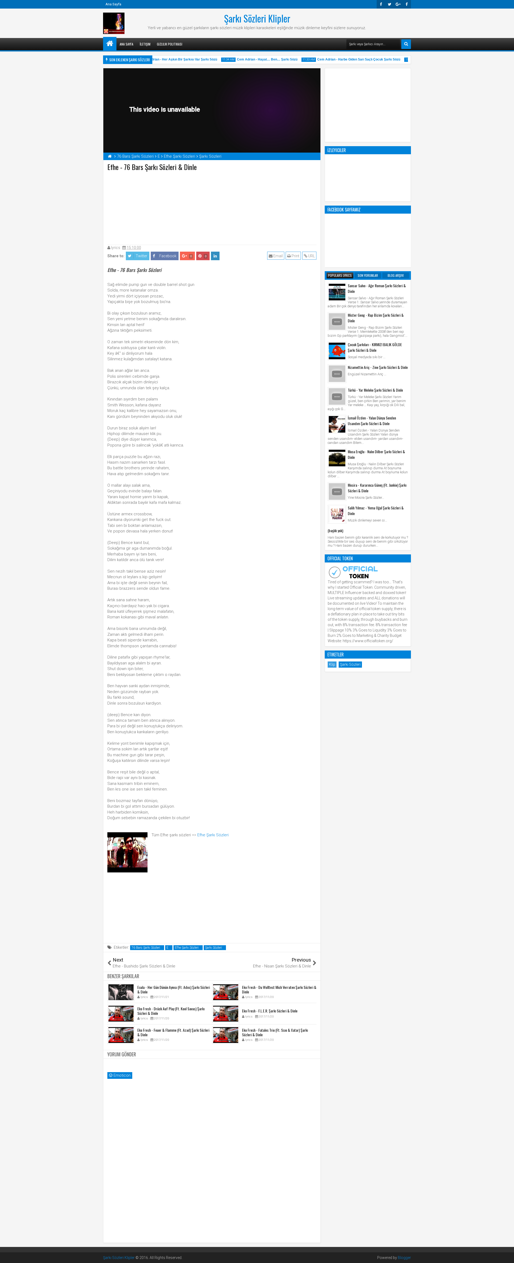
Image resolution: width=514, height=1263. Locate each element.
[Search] (406, 44)
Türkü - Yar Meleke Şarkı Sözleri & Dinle (375, 390)
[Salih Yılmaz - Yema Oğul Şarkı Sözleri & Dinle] (337, 514)
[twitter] (389, 4)
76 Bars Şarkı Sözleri (145, 948)
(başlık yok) (335, 530)
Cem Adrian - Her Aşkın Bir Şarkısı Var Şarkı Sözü (170, 59)
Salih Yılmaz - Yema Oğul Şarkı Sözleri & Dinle (376, 510)
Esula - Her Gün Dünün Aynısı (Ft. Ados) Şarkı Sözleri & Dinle (173, 989)
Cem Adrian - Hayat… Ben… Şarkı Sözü (258, 59)
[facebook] (406, 4)
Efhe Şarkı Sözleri (213, 835)
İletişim (145, 44)
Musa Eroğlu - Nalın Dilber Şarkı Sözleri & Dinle (376, 454)
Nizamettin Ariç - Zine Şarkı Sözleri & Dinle (378, 367)
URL (311, 256)
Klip (332, 664)
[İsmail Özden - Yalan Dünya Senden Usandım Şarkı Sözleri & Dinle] (337, 424)
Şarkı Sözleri (213, 948)
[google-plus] (398, 4)
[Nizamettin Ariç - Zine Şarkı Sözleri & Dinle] (337, 373)
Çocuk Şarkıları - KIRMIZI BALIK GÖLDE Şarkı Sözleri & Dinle (375, 347)
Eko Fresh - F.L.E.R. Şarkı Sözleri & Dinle (269, 1011)
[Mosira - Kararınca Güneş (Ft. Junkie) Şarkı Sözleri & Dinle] (337, 491)
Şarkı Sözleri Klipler (257, 18)
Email (278, 256)
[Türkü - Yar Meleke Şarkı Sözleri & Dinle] (337, 396)
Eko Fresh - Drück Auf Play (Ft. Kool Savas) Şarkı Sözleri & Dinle (171, 1011)
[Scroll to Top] (506, 1255)
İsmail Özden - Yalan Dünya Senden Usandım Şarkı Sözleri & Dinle (372, 420)
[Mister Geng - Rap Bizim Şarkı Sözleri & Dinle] (337, 321)
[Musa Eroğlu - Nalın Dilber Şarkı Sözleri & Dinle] (337, 458)
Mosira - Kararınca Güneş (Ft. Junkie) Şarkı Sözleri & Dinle (377, 487)
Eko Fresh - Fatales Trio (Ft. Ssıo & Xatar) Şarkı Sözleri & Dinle (275, 1032)
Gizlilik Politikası (169, 44)
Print (295, 256)
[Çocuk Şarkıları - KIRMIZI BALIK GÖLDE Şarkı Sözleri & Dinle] (337, 351)
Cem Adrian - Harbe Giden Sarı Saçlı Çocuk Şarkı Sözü (349, 59)
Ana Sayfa (113, 4)
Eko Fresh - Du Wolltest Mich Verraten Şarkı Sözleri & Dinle (279, 989)
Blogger (404, 1258)
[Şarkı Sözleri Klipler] (109, 43)
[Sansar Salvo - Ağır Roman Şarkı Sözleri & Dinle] (337, 292)
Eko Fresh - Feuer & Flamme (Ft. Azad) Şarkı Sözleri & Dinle (173, 1032)
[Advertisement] (212, 206)
